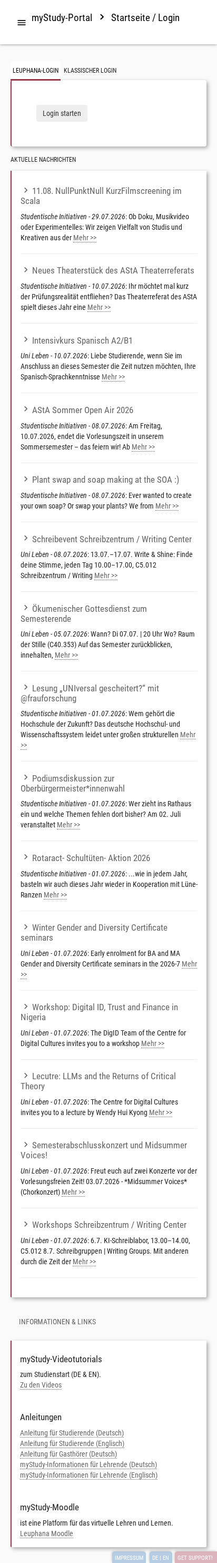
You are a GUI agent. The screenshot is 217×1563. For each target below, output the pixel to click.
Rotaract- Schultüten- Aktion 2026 (91, 858)
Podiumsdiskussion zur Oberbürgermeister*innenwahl (73, 783)
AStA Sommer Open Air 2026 (82, 410)
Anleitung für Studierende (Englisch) (72, 1443)
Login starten (62, 113)
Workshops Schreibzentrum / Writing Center (109, 1224)
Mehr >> (84, 237)
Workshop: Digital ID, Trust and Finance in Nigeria (99, 1012)
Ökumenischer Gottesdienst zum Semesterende (84, 613)
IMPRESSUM (129, 1558)
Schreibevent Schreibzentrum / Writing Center (112, 539)
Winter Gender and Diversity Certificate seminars (94, 932)
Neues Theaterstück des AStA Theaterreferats (113, 270)
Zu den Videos (41, 1385)
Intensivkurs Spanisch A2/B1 (82, 340)
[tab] (22, 23)
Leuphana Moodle (46, 1533)
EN (166, 1558)
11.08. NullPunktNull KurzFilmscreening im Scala (101, 195)
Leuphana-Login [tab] (35, 70)
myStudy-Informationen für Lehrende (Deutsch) (88, 1464)
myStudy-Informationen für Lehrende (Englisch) (88, 1475)
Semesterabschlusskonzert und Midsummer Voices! (104, 1150)
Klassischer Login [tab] (90, 70)
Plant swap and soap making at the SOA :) (105, 479)
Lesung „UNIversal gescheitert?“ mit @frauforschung (90, 693)
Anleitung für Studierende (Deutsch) (72, 1433)
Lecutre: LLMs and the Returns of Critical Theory (98, 1081)
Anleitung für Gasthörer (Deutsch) (68, 1454)
